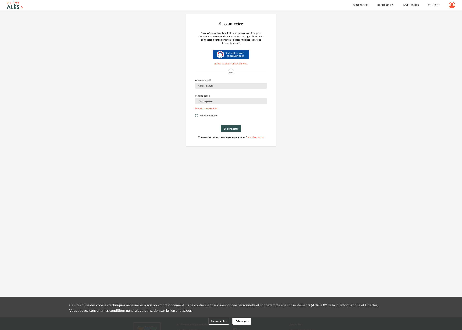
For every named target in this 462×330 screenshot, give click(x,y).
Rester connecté (208, 115)
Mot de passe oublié (206, 108)
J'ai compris (242, 321)
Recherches (385, 4)
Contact (434, 4)
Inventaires (411, 4)
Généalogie (360, 4)
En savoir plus (218, 321)
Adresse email (203, 80)
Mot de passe (202, 95)
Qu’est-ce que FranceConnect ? (231, 63)
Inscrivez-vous (255, 137)
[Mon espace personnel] (452, 5)
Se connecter (231, 128)
